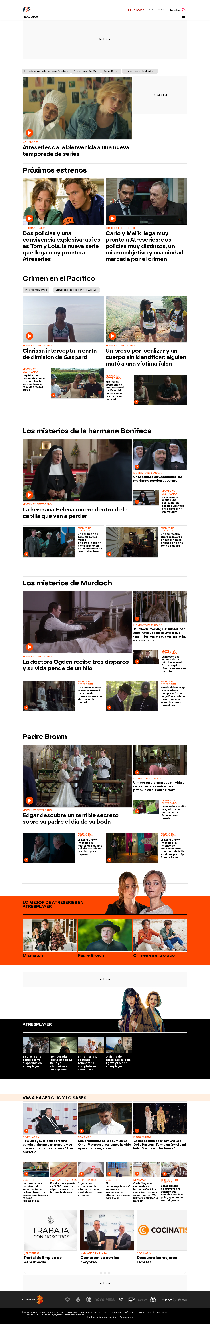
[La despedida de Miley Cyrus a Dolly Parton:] (160, 1119)
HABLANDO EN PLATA (93, 1253)
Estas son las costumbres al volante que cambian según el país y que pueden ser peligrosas (172, 1193)
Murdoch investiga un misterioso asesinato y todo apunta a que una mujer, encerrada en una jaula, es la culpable (159, 634)
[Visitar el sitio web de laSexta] (78, 1299)
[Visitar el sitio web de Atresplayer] (168, 1299)
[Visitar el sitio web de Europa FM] (142, 1299)
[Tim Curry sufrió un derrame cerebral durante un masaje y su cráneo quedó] (50, 1119)
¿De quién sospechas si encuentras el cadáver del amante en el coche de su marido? (115, 390)
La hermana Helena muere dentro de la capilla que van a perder (75, 512)
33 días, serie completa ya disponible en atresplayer (32, 1061)
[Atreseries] (42, 9)
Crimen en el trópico (154, 955)
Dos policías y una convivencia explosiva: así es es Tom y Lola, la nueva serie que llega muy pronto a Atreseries (61, 246)
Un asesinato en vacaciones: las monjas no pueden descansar (157, 478)
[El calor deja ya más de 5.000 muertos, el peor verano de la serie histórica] (63, 1169)
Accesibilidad (126, 1317)
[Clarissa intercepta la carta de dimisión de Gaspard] (63, 319)
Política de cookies (134, 1312)
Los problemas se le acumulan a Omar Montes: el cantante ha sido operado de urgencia (104, 1144)
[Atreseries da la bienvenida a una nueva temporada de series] (77, 108)
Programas (31, 17)
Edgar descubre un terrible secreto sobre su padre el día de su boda (71, 818)
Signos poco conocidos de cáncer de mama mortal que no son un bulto (90, 1189)
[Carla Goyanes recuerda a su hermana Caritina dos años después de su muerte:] (146, 1169)
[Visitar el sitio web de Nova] (99, 1299)
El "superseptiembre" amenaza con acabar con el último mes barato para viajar (118, 1190)
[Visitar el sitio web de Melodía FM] (153, 1299)
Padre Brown (111, 71)
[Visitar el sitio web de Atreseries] (120, 1299)
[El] (119, 1169)
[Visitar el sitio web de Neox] (88, 1299)
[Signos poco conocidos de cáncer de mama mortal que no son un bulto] (91, 1169)
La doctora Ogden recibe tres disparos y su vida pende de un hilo (76, 665)
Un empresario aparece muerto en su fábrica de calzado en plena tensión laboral (172, 540)
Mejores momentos (36, 290)
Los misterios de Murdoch (140, 71)
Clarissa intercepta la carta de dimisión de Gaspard (60, 354)
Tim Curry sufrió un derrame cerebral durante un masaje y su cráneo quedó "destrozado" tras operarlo (48, 1146)
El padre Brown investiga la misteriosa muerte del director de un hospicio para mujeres (90, 847)
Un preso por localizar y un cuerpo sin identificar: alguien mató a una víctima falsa (146, 357)
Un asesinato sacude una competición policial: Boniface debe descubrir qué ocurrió (173, 504)
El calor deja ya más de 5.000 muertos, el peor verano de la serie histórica (62, 1188)
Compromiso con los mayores (99, 1259)
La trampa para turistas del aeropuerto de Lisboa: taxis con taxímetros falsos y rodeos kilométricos (35, 1192)
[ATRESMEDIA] (33, 1299)
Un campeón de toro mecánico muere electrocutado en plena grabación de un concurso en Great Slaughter (90, 543)
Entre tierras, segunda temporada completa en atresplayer (87, 1063)
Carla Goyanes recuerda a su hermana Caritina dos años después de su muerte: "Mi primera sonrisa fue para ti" (146, 1192)
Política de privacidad (110, 1312)
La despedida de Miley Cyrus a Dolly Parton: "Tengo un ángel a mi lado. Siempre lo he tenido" (159, 1144)
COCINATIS (144, 1253)
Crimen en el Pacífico (86, 71)
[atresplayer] (177, 10)
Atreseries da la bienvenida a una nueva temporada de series (76, 150)
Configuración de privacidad (102, 1317)
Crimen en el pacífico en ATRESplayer (76, 290)
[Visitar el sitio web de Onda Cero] (131, 1299)
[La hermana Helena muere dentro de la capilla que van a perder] (77, 470)
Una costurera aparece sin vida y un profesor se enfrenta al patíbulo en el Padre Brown (158, 786)
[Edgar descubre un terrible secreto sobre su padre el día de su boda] (77, 776)
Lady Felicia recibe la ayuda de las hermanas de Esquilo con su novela (174, 812)
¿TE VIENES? (31, 1253)
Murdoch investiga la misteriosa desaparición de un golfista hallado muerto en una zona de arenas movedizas (173, 696)
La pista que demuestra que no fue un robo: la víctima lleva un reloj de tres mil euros (34, 382)
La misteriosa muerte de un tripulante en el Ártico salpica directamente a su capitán (174, 664)
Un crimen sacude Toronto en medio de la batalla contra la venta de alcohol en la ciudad (90, 695)
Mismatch (33, 955)
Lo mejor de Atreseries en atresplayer (53, 904)
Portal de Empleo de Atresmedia (43, 1259)
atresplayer (37, 1024)
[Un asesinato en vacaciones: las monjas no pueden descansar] (160, 454)
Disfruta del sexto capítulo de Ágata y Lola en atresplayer (118, 1061)
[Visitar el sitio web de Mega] (110, 1299)
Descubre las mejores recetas (157, 1259)
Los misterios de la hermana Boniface (46, 71)
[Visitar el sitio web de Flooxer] (182, 1299)
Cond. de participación (157, 1312)
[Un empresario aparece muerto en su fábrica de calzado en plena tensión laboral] (133, 542)
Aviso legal (91, 1312)
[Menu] (183, 16)
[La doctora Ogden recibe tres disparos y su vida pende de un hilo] (77, 622)
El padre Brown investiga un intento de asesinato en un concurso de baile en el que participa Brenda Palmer (173, 848)
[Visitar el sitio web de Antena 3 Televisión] (67, 1299)
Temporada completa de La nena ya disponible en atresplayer (61, 1063)
